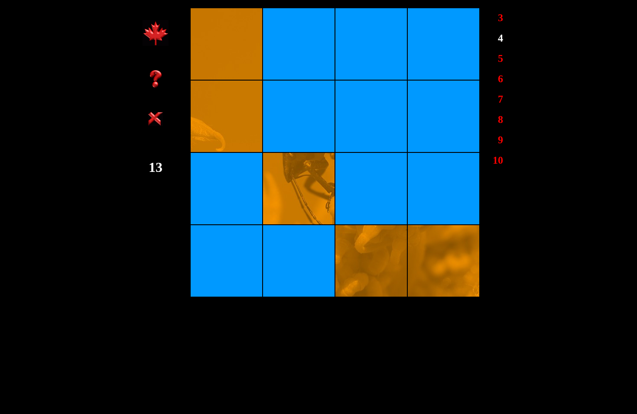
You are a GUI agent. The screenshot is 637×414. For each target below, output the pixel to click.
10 (498, 160)
